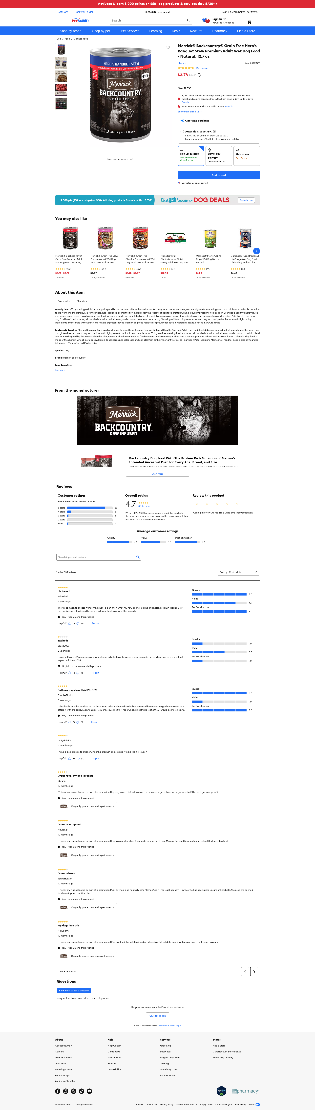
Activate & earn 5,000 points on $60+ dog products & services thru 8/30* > (157, 3)
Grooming (165, 1045)
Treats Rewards (63, 1057)
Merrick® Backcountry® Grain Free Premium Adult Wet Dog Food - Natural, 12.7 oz (69, 259)
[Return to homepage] (80, 20)
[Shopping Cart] (253, 22)
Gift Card (63, 12)
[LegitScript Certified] (221, 1091)
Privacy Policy (166, 1104)
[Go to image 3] (61, 76)
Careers (59, 1051)
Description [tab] (64, 301)
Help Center (114, 1045)
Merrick (182, 63)
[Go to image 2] (61, 63)
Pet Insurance (167, 1075)
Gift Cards (60, 1063)
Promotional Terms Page (169, 1025)
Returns (112, 1063)
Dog (59, 38)
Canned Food (81, 38)
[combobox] (151, 20)
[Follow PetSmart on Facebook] (57, 1091)
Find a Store (219, 1045)
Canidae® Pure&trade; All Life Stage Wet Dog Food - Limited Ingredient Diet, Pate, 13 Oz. (245, 259)
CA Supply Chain (204, 1104)
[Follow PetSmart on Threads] (73, 1091)
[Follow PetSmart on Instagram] (65, 1091)
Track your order (83, 12)
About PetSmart (63, 1045)
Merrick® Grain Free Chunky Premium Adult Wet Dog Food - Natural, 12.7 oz (140, 259)
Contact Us (114, 1051)
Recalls (139, 1104)
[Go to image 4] (61, 90)
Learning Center (64, 1069)
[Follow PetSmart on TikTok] (81, 1091)
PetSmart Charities (65, 1081)
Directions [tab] (82, 301)
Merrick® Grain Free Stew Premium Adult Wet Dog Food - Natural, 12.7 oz (104, 259)
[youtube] (89, 1091)
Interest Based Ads (185, 1104)
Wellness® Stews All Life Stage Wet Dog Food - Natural (208, 259)
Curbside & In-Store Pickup (227, 1051)
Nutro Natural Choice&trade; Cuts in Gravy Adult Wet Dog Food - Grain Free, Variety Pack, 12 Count (175, 259)
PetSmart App (62, 1075)
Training (164, 1063)
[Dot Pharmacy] (245, 1091)
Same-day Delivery (223, 1057)
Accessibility (114, 1069)
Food (67, 38)
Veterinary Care (168, 1069)
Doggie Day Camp (170, 1057)
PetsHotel (165, 1051)
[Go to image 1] (61, 49)
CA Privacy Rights (223, 1104)
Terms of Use (151, 1104)
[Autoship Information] (214, 131)
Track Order (114, 1057)
